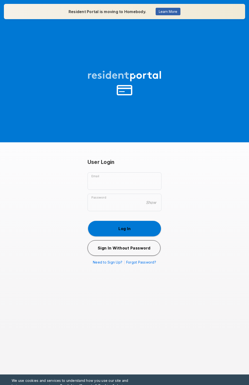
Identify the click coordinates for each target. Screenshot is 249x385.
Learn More (168, 11)
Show (151, 202)
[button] (124, 228)
